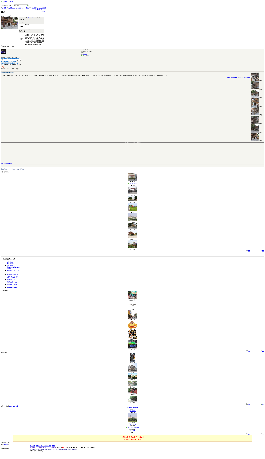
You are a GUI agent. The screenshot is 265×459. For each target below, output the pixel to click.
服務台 (27, 8)
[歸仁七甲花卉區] (132, 248)
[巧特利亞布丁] (132, 328)
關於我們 (48, 446)
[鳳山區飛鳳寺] (132, 411)
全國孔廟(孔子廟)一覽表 (13, 270)
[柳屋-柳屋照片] (255, 80)
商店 (19, 8)
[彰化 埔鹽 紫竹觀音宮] (132, 407)
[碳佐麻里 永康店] (132, 338)
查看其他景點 (234, 77)
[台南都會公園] (132, 211)
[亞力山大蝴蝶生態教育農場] (132, 298)
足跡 (14, 406)
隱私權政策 (32, 446)
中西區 (32, 17)
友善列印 (248, 77)
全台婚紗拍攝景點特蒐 (12, 274)
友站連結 (6, 444)
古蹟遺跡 (85, 54)
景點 (10, 406)
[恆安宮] (132, 431)
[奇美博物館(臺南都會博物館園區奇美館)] (132, 221)
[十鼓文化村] (132, 193)
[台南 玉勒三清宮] (132, 183)
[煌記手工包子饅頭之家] (132, 318)
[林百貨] (132, 371)
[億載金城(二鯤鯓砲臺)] (132, 385)
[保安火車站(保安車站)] (132, 228)
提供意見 (43, 446)
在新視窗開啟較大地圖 (6, 163)
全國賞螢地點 (10, 281)
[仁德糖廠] (132, 201)
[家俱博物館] (132, 180)
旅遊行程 (44, 8)
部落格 (53, 446)
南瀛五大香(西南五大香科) (13, 267)
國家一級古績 (10, 262)
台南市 (28, 17)
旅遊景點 (12, 8)
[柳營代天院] (132, 424)
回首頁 (228, 77)
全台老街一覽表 (11, 279)
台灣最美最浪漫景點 (12, 284)
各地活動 (34, 8)
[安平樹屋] (132, 401)
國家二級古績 (10, 263)
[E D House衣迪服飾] (132, 308)
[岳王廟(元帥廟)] (132, 238)
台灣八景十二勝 (11, 268)
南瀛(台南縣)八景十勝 (12, 277)
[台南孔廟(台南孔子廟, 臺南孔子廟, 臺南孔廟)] (132, 393)
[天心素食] (132, 348)
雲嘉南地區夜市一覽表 (12, 276)
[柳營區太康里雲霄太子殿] (132, 427)
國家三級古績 (10, 265)
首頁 (5, 8)
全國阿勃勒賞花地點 (12, 282)
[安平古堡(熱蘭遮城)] (132, 378)
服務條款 (38, 446)
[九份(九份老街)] (132, 361)
